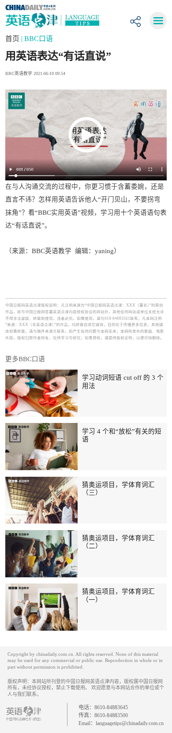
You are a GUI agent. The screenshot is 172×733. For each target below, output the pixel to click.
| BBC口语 (37, 38)
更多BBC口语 (25, 359)
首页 (13, 38)
